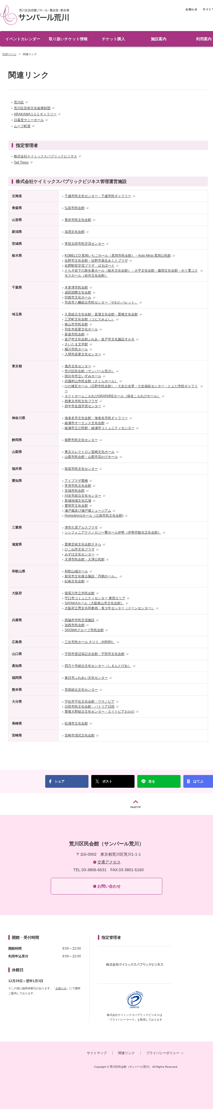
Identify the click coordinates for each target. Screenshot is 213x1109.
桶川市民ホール (76, 349)
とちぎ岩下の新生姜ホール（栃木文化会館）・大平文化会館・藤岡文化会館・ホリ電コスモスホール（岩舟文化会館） (131, 273)
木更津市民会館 (76, 287)
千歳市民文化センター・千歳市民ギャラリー (98, 196)
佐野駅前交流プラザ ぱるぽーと (90, 265)
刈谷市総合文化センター (83, 496)
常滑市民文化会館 (78, 486)
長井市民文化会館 (78, 220)
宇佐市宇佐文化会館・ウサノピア (90, 701)
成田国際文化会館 (78, 292)
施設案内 (158, 39)
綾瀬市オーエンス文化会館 (85, 423)
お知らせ (191, 9)
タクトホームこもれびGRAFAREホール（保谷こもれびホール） (112, 396)
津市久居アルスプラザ (81, 527)
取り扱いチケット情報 (68, 39)
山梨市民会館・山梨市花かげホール (91, 457)
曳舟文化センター (78, 366)
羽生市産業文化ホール (81, 329)
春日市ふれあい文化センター (86, 678)
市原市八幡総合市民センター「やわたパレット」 (101, 302)
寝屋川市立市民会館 (80, 593)
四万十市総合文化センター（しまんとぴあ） (98, 666)
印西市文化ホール (78, 297)
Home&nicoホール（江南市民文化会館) (94, 515)
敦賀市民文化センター (81, 469)
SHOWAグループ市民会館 (84, 630)
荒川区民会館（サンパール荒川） (34, 15)
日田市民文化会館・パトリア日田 (90, 706)
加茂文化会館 (75, 232)
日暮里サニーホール (29, 120)
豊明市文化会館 (76, 506)
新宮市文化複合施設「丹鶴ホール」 (91, 576)
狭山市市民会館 (76, 324)
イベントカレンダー (22, 39)
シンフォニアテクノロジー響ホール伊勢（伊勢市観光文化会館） (113, 532)
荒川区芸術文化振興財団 (32, 108)
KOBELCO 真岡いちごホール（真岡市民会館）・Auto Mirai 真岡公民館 (118, 256)
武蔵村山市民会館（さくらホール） (91, 381)
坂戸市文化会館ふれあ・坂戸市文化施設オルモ (100, 339)
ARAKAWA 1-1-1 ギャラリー (35, 114)
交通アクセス (109, 862)
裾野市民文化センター (81, 440)
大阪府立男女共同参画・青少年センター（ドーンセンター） (109, 608)
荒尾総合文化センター (81, 690)
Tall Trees (21, 162)
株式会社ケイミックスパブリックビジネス (45, 156)
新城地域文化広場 (78, 501)
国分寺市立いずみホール (83, 376)
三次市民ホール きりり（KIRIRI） (90, 642)
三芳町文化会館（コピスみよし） (90, 319)
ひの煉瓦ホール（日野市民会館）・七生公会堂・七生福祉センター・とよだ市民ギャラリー (131, 388)
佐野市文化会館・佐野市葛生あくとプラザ (96, 260)
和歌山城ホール (76, 571)
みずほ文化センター (80, 554)
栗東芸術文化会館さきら (83, 544)
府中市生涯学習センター (83, 406)
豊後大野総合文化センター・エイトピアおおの (100, 711)
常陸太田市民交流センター (85, 244)
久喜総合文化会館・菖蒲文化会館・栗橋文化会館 (101, 314)
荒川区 (19, 102)
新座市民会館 (75, 334)
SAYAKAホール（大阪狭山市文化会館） (94, 603)
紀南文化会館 (75, 581)
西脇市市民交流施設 (80, 620)
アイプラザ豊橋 (76, 481)
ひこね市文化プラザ (80, 549)
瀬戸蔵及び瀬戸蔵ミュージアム (88, 511)
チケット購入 (113, 39)
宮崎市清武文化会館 (80, 735)
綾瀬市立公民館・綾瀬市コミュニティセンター (100, 428)
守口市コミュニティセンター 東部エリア (95, 598)
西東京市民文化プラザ (81, 401)
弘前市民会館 (75, 208)
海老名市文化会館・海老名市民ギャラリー (96, 418)
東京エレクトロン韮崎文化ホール (90, 452)
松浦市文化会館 (76, 723)
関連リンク (126, 1053)
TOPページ (9, 54)
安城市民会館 (75, 491)
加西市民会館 (75, 625)
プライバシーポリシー (162, 1053)
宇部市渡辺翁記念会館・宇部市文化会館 (95, 654)
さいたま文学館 (76, 344)
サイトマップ (97, 1053)
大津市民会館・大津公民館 (85, 559)
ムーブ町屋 (22, 126)
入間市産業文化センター (83, 354)
